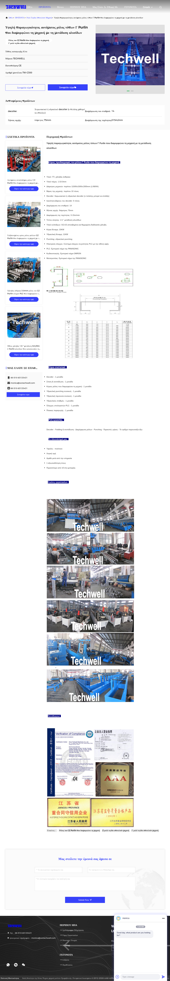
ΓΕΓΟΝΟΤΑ (130, 7)
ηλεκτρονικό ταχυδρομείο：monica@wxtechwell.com (32, 938)
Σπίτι (29, 7)
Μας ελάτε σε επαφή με (105, 7)
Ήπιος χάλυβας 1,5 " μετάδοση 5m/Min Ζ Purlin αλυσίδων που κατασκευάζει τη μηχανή (23, 349)
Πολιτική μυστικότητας (10, 978)
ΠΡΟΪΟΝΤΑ (45, 7)
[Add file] (117, 977)
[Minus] (163, 918)
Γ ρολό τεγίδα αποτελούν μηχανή (145, 830)
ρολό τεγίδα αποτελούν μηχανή (39, 17)
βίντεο (60, 7)
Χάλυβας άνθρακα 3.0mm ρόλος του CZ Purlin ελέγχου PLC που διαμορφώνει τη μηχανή (23, 293)
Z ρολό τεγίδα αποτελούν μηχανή (115, 830)
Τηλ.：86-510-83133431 (20, 933)
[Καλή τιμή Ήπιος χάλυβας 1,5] (24, 325)
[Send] (163, 977)
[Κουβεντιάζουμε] (24, 965)
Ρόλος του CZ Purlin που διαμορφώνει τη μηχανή (79, 830)
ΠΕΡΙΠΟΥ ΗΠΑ (78, 7)
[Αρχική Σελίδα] (16, 6)
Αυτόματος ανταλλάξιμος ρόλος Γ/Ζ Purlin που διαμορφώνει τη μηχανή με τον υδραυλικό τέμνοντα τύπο (22, 183)
